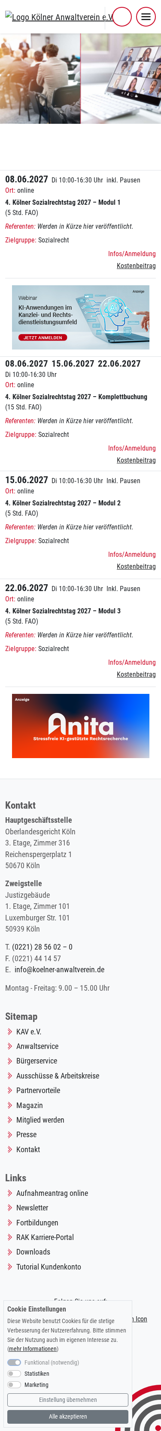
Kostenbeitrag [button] (136, 266)
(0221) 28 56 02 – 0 (42, 947)
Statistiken (36, 1373)
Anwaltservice (37, 1046)
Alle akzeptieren (68, 1416)
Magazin (29, 1105)
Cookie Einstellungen (36, 1309)
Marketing (36, 1385)
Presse (26, 1134)
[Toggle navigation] (146, 17)
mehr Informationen (33, 1349)
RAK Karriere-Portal (45, 1237)
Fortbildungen (37, 1223)
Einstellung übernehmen (68, 1400)
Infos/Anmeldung (132, 254)
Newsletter (32, 1208)
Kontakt (28, 1149)
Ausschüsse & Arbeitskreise (57, 1076)
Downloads (33, 1252)
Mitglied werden (40, 1120)
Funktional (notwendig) (51, 1362)
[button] (122, 17)
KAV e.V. (29, 1032)
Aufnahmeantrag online (52, 1193)
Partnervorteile (38, 1090)
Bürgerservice (36, 1061)
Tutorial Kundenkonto (48, 1267)
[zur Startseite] (59, 16)
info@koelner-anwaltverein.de (59, 969)
